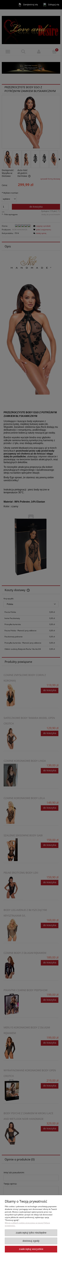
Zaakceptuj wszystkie (31, 1249)
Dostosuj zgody (31, 1240)
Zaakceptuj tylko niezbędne (31, 1232)
